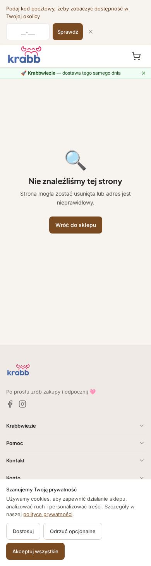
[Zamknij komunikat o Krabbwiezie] (143, 73)
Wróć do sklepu (75, 225)
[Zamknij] (90, 31)
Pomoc (14, 443)
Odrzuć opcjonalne (73, 531)
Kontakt (15, 460)
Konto (13, 478)
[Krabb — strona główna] (24, 54)
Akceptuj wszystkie (35, 551)
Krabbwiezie (21, 426)
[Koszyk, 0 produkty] (136, 56)
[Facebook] (10, 404)
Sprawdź (67, 32)
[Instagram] (22, 404)
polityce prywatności (47, 514)
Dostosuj (23, 531)
